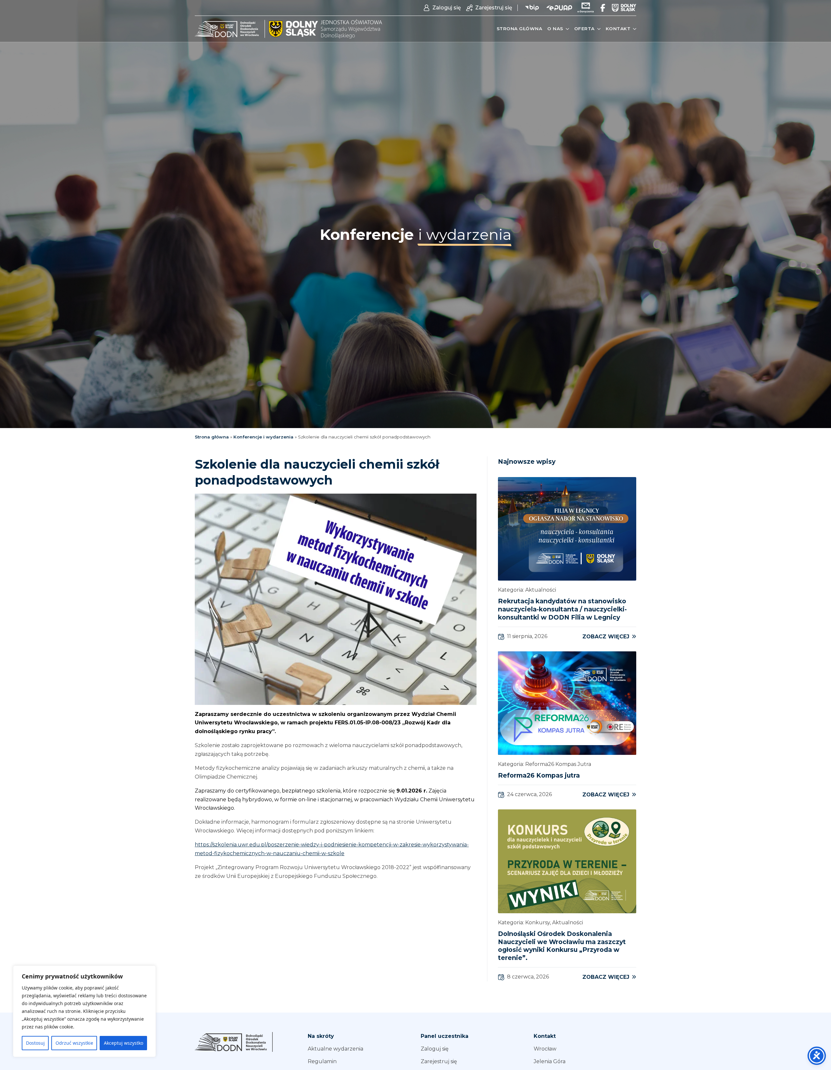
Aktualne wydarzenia (335, 1049)
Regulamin (322, 1061)
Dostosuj (35, 1043)
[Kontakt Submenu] (633, 28)
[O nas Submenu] (566, 28)
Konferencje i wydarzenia (263, 436)
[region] (84, 1011)
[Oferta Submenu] (598, 28)
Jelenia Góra (549, 1061)
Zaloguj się (435, 1049)
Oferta (584, 28)
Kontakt (618, 28)
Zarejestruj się (439, 1061)
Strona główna (519, 28)
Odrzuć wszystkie (74, 1043)
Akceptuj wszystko (123, 1043)
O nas (555, 28)
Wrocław (545, 1049)
